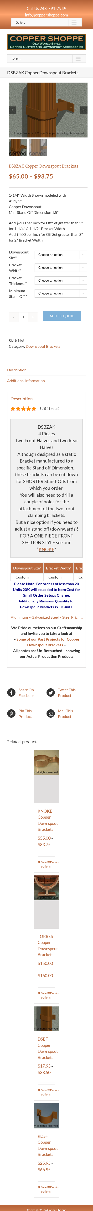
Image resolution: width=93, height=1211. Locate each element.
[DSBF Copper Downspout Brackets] (46, 1019)
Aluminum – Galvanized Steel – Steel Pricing (47, 617)
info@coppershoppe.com (46, 14)
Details (53, 862)
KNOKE (46, 549)
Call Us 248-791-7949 (46, 8)
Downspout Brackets (43, 346)
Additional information (26, 380)
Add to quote (62, 316)
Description (16, 370)
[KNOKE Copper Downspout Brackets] (46, 776)
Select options (43, 864)
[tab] (46, 370)
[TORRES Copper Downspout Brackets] (46, 902)
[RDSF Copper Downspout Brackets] (46, 1115)
